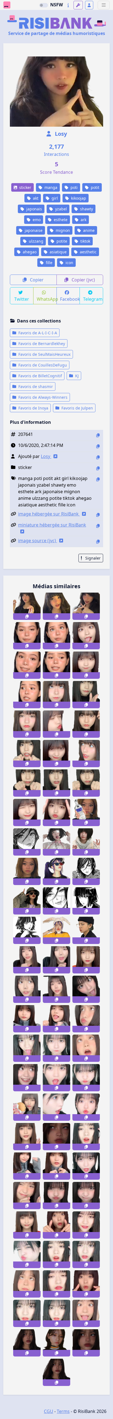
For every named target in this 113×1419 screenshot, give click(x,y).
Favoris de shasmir (35, 386)
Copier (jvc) (82, 280)
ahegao (29, 251)
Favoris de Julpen (76, 408)
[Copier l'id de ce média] (98, 435)
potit (94, 187)
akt (35, 198)
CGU (48, 1411)
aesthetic (88, 251)
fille (48, 262)
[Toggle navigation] (104, 5)
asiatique (58, 251)
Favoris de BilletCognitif (39, 375)
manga (50, 187)
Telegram (93, 299)
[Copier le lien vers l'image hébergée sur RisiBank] (98, 515)
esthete (60, 219)
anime (88, 230)
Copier (36, 280)
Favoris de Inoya (32, 408)
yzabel (60, 208)
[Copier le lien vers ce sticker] (27, 616)
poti (73, 187)
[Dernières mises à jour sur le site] (68, 5)
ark (83, 219)
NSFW (56, 5)
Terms (63, 1411)
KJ (76, 375)
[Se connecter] (89, 5)
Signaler (92, 558)
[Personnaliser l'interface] (78, 5)
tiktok (84, 241)
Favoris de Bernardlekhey (41, 343)
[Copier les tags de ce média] (98, 479)
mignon (62, 230)
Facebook (70, 299)
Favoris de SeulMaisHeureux (43, 354)
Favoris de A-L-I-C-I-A (37, 332)
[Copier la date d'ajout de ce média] (98, 446)
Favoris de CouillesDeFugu (42, 365)
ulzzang (35, 241)
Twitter (21, 299)
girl (54, 198)
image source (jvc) (37, 541)
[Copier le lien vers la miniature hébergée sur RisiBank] (98, 526)
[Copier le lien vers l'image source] (98, 541)
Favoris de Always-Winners (42, 397)
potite (61, 241)
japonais (33, 208)
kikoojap (78, 198)
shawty (86, 208)
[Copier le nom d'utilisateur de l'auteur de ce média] (98, 457)
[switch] (43, 5)
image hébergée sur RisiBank (49, 514)
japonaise (33, 230)
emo (36, 219)
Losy (60, 133)
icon (68, 262)
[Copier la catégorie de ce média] (98, 468)
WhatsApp (47, 299)
